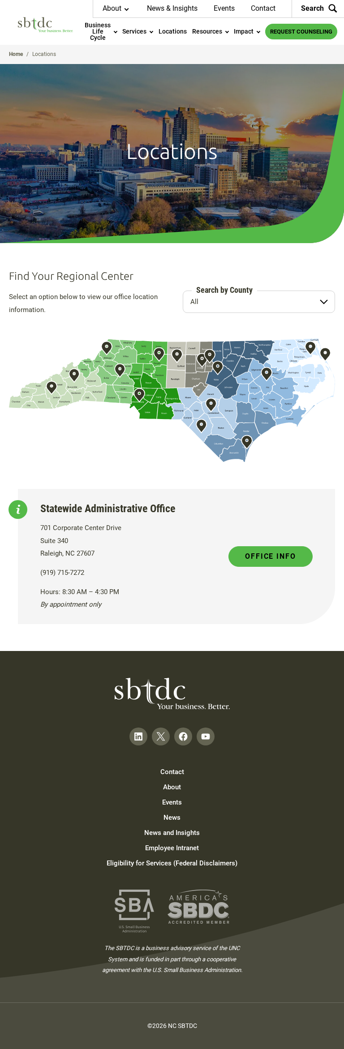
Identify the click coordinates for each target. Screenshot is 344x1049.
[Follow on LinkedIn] (138, 736)
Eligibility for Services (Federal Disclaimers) (172, 863)
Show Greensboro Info (177, 355)
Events (224, 8)
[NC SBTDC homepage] (45, 24)
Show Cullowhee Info (51, 388)
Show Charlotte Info (139, 395)
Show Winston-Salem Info (159, 354)
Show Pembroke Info (201, 426)
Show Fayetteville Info (211, 405)
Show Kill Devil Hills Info (325, 354)
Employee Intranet (172, 848)
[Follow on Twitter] (161, 736)
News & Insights (172, 8)
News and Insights (172, 833)
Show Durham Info (209, 356)
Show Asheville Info (74, 375)
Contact (263, 8)
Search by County (224, 290)
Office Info (270, 556)
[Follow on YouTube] (206, 736)
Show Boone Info (106, 348)
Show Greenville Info (266, 374)
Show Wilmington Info (247, 442)
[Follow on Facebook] (183, 736)
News (172, 818)
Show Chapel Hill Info (202, 360)
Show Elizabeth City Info (310, 348)
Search (312, 8)
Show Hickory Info (120, 370)
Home (16, 54)
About (172, 787)
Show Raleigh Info (218, 368)
